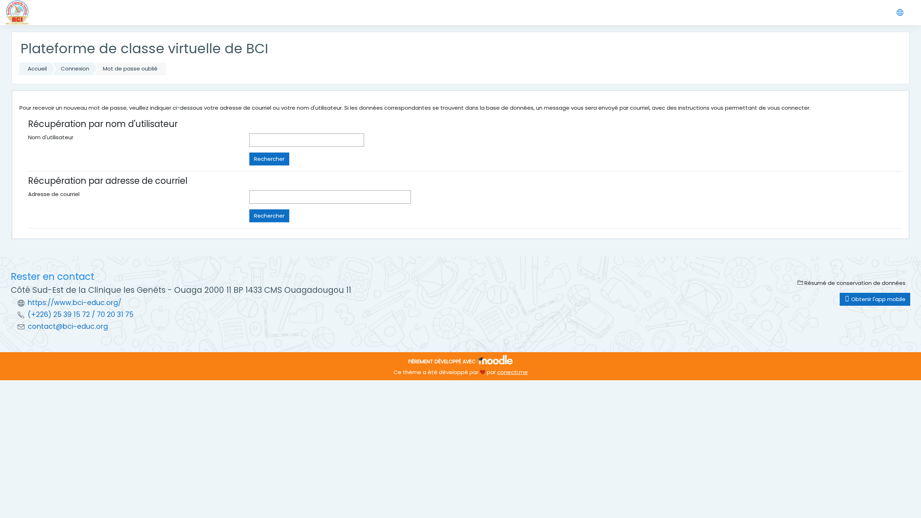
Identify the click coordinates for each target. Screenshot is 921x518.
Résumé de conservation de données (854, 283)
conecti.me (512, 372)
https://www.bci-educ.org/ (74, 303)
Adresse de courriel (54, 194)
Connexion (75, 68)
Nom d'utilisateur (50, 137)
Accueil (37, 68)
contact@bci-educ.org (68, 326)
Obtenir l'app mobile (878, 299)
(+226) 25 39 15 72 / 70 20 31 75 (80, 314)
